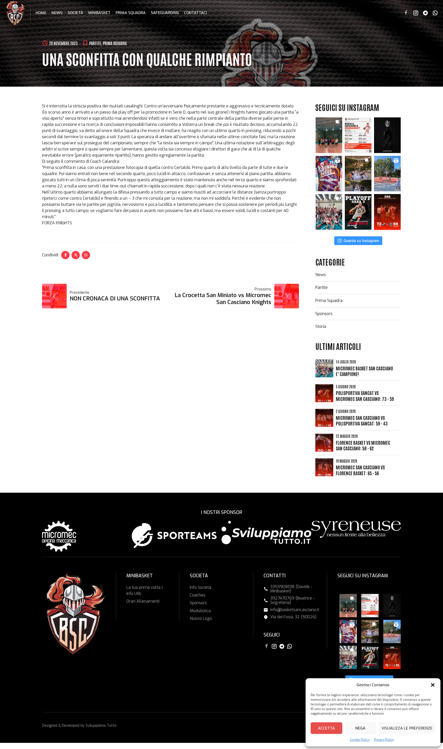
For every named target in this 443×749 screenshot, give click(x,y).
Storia (320, 326)
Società (75, 12)
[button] (432, 684)
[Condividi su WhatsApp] (86, 255)
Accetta (326, 728)
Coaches (197, 595)
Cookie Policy (359, 740)
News (57, 12)
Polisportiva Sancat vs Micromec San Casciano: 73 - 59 (365, 396)
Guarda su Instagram (361, 240)
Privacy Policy (384, 740)
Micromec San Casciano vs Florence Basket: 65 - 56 (360, 470)
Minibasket (99, 12)
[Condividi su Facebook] (65, 255)
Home (41, 12)
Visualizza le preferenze (406, 728)
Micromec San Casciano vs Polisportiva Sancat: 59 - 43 (362, 420)
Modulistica (200, 610)
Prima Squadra (131, 12)
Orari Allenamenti (142, 601)
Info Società (200, 587)
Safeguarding (165, 12)
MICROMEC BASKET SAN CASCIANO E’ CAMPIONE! (364, 371)
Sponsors (324, 313)
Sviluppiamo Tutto (101, 725)
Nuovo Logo (201, 618)
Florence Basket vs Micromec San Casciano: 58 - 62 (363, 445)
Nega (360, 728)
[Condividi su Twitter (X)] (76, 255)
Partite (95, 43)
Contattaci (195, 12)
